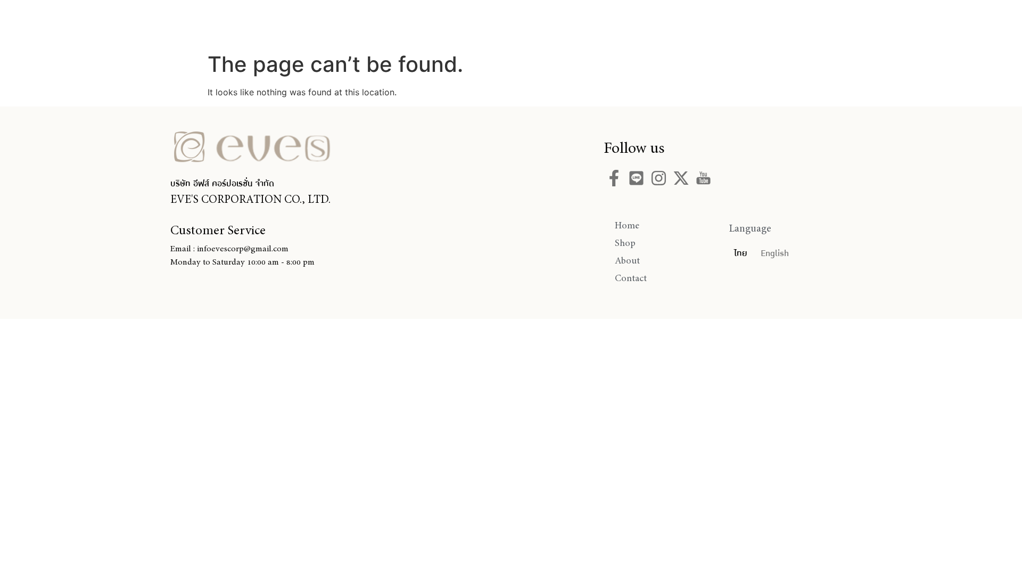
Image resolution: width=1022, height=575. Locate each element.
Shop (511, 23)
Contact (634, 23)
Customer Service (218, 230)
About (569, 23)
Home (454, 23)
